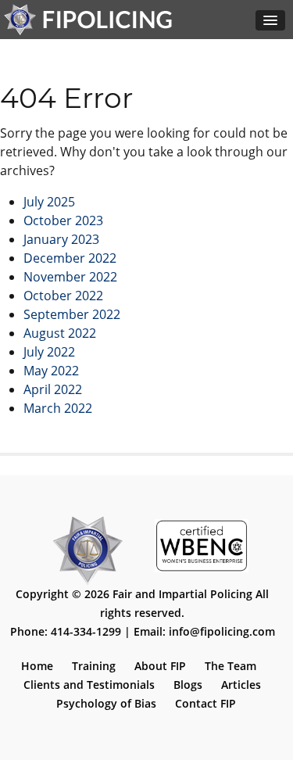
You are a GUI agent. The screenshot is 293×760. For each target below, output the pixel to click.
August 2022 (59, 333)
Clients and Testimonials (89, 684)
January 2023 (61, 239)
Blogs (187, 684)
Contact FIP (205, 703)
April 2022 (52, 389)
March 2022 (57, 408)
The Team (230, 665)
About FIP (160, 665)
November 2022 (70, 276)
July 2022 (49, 351)
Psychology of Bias (106, 703)
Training (94, 665)
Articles (241, 684)
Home (37, 665)
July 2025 (49, 201)
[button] (270, 20)
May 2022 (51, 370)
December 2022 (69, 258)
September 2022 (71, 314)
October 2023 (63, 220)
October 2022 (63, 295)
